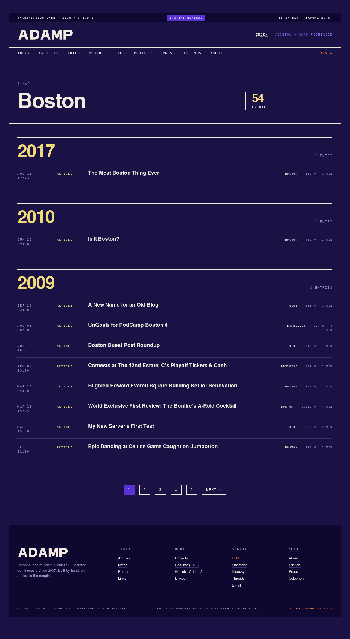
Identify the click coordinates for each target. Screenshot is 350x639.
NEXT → (214, 490)
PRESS (169, 53)
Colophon (296, 578)
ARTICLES (49, 53)
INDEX (262, 34)
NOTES (74, 53)
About (293, 558)
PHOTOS (96, 53)
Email (236, 585)
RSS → (326, 53)
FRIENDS (193, 53)
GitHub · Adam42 (188, 571)
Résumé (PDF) (187, 564)
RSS (235, 558)
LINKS (119, 53)
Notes (122, 564)
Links (122, 578)
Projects (181, 558)
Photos (123, 571)
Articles (124, 558)
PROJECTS (144, 53)
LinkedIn (181, 578)
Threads (238, 578)
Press (293, 571)
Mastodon (239, 564)
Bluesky (238, 571)
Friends (295, 564)
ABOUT (216, 53)
